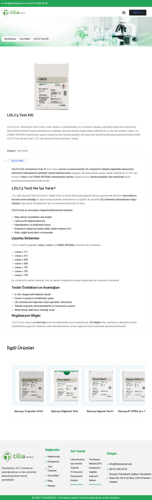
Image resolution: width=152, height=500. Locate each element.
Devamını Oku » (77, 484)
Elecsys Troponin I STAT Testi (32, 411)
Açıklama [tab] (17, 160)
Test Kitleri (25, 39)
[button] (123, 12)
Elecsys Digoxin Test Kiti (101, 411)
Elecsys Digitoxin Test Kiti (66, 411)
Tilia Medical (10, 39)
